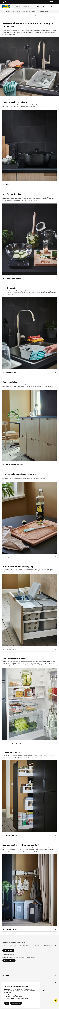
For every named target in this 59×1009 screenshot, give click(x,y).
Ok (7, 1003)
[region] (20, 995)
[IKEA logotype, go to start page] (6, 6)
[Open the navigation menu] (55, 6)
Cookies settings (16, 1003)
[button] (29, 145)
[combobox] (24, 7)
